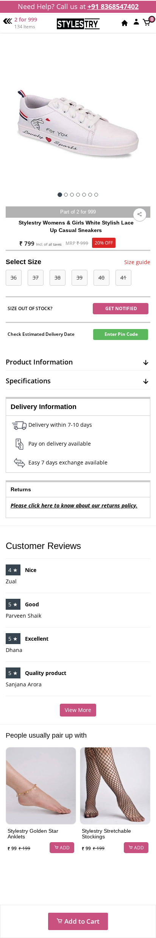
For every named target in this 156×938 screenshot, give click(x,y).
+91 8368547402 (113, 6)
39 (79, 277)
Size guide (137, 262)
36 (14, 277)
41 (123, 277)
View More (78, 709)
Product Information (39, 361)
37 (36, 277)
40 (101, 277)
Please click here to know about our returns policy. (74, 505)
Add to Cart (81, 921)
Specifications (28, 380)
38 (58, 277)
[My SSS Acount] (136, 21)
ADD (64, 847)
